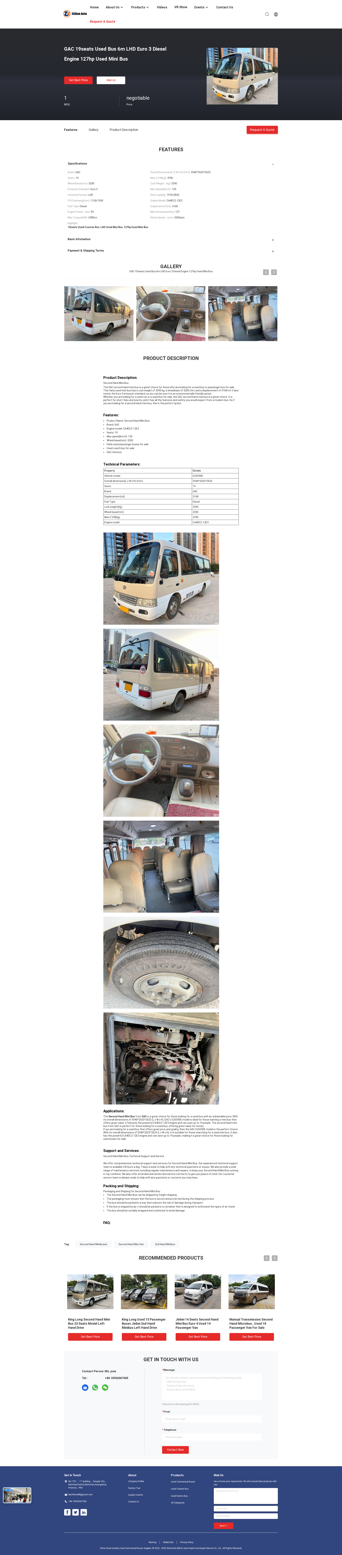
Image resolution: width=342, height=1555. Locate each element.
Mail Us (111, 80)
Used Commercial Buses (183, 1481)
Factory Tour (134, 1488)
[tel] (115, 1387)
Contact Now (175, 1449)
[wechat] (105, 1387)
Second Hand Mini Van (131, 1244)
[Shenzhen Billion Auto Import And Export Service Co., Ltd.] (74, 13)
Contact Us (133, 1501)
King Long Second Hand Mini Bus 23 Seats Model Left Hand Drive (89, 1323)
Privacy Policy (186, 1542)
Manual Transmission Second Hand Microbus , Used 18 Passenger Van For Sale (251, 1323)
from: (167, 1411)
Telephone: (170, 1429)
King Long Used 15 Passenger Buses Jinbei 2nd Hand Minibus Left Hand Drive (144, 1323)
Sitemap (152, 1542)
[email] (85, 1387)
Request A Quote (262, 129)
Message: (169, 1370)
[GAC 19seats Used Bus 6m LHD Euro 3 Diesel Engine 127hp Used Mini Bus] (242, 76)
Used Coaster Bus (180, 1489)
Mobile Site (168, 1542)
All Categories (178, 1503)
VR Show (180, 7)
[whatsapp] (95, 1387)
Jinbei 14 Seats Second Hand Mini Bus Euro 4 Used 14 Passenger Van (197, 1323)
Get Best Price (78, 80)
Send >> (223, 1526)
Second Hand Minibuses (93, 1244)
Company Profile (136, 1481)
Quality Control (135, 1495)
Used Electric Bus (179, 1496)
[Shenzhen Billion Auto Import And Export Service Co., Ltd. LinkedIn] (84, 1512)
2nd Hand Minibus (165, 1244)
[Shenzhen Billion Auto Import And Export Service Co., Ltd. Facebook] (67, 1512)
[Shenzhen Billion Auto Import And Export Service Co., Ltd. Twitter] (75, 1512)
